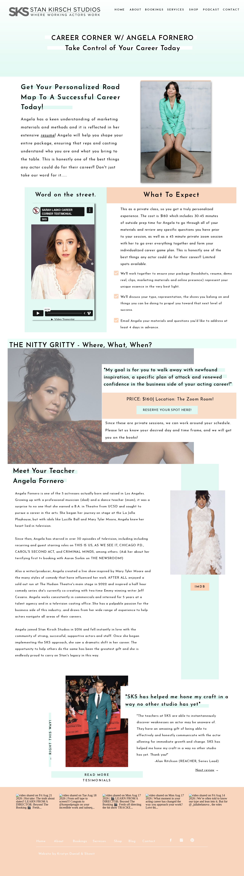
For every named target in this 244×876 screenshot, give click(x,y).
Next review (204, 770)
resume (48, 135)
